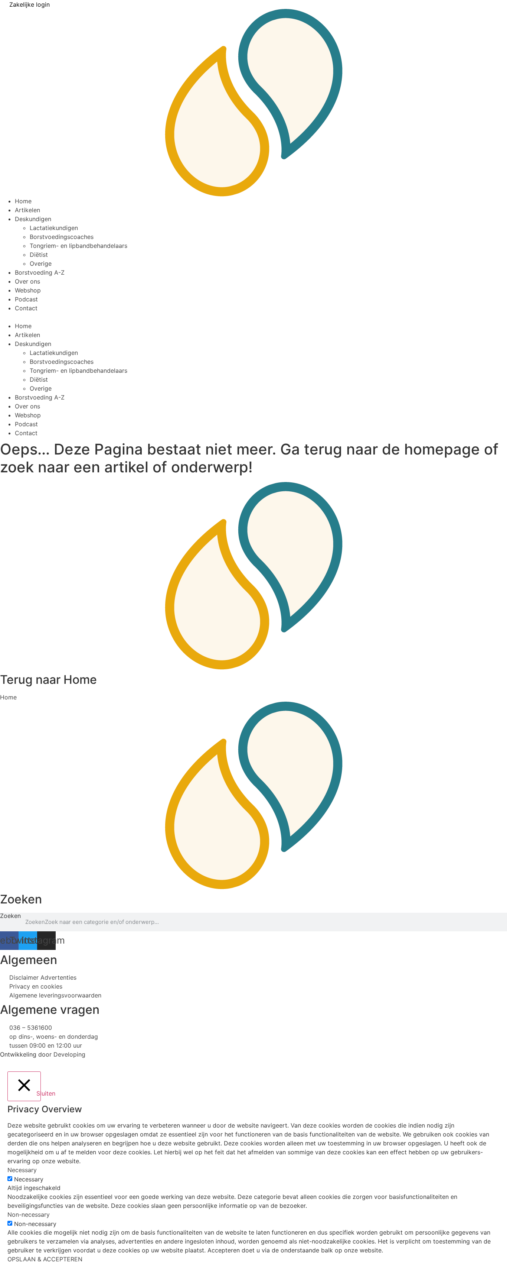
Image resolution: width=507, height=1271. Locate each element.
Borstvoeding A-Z (40, 272)
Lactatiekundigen (54, 228)
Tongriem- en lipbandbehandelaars (78, 245)
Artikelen (27, 210)
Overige (41, 263)
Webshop (28, 290)
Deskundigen (33, 219)
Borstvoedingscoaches (62, 236)
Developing (69, 1054)
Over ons (27, 281)
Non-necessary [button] (28, 1214)
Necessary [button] (22, 1170)
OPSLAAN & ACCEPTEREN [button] (44, 1259)
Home (23, 201)
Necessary (28, 1179)
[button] (253, 317)
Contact (26, 308)
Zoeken (10, 916)
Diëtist (39, 254)
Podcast (26, 299)
